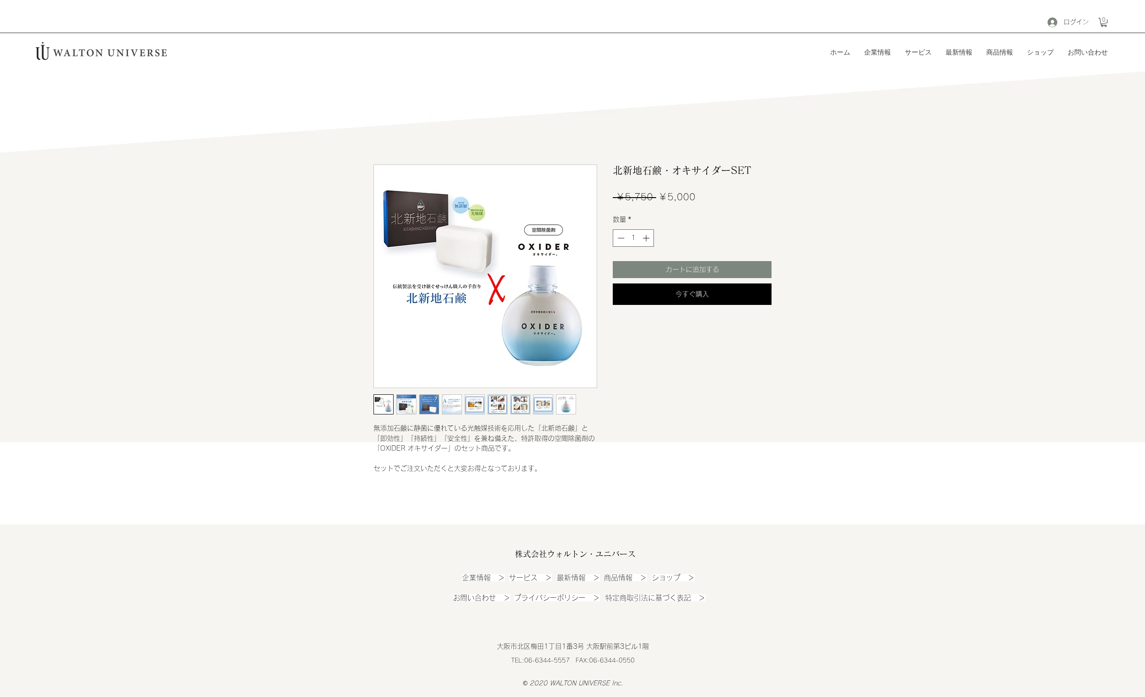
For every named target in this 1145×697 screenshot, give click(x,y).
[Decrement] (620, 238)
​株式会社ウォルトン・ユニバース (575, 554)
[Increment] (647, 238)
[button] (1103, 22)
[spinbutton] (633, 238)
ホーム (384, 131)
